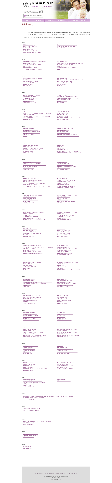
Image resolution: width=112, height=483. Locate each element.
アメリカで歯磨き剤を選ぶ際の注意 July (32, 336)
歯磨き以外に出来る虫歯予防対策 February (67, 134)
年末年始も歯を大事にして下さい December (33, 178)
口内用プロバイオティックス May (65, 314)
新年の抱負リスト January (63, 286)
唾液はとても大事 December (30, 329)
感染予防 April (60, 148)
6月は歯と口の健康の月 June (64, 111)
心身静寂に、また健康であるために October (33, 148)
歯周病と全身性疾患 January (64, 381)
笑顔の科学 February (62, 301)
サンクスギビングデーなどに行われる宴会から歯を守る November (38, 247)
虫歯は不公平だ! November (29, 197)
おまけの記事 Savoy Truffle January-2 (65, 187)
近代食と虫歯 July (27, 353)
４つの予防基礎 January (63, 169)
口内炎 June (60, 346)
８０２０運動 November (28, 280)
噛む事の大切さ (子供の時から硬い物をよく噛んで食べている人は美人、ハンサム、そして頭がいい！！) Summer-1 (48, 396)
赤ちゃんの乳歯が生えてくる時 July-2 (65, 362)
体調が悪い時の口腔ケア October (31, 81)
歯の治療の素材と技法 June (29, 48)
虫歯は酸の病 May (61, 263)
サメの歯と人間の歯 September (30, 200)
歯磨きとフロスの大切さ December (31, 95)
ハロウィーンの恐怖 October (29, 198)
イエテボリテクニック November (31, 79)
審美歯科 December (28, 362)
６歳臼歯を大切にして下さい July (31, 203)
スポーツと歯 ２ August (28, 168)
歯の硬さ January (61, 69)
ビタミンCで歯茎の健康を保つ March (65, 82)
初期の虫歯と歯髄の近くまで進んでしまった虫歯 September (37, 116)
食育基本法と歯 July (28, 119)
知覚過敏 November (28, 347)
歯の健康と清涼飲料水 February (64, 253)
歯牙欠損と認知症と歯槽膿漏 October (31, 131)
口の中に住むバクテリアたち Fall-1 (30, 434)
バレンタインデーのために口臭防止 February (67, 352)
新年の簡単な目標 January (63, 48)
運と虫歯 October (27, 215)
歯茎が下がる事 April (62, 114)
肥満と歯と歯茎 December (29, 279)
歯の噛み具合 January (62, 85)
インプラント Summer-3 (28, 399)
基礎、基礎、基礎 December (30, 229)
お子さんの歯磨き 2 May (62, 113)
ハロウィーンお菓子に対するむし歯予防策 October (34, 165)
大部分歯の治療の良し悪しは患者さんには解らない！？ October (37, 282)
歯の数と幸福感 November (29, 63)
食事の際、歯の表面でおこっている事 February (68, 335)
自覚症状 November (28, 213)
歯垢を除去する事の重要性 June (64, 295)
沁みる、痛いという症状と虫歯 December (32, 195)
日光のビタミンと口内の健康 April (65, 349)
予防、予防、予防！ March (63, 233)
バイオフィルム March (62, 266)
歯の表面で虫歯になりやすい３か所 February (67, 151)
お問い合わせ (74, 473)
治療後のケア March (62, 183)
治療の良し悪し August (28, 134)
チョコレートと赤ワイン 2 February (65, 234)
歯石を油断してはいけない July (30, 85)
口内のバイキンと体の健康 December (32, 245)
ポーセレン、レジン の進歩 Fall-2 (30, 435)
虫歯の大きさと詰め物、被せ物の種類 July (32, 253)
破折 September (27, 66)
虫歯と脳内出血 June (62, 78)
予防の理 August (27, 285)
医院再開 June (60, 145)
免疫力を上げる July (28, 152)
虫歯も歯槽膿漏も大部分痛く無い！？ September (34, 283)
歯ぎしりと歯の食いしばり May (64, 280)
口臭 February (60, 268)
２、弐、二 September (28, 99)
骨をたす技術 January (62, 236)
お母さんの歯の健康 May (63, 130)
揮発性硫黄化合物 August (29, 45)
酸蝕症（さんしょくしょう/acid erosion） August (34, 335)
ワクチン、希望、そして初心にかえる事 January (68, 136)
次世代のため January (62, 303)
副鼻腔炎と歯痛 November (29, 330)
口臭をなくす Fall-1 (27, 385)
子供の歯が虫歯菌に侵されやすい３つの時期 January (69, 152)
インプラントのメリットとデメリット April (67, 248)
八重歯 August (26, 268)
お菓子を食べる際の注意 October (30, 384)
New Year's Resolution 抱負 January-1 (66, 186)
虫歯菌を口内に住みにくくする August (32, 218)
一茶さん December (28, 111)
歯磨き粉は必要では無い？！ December (32, 262)
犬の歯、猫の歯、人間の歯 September (32, 317)
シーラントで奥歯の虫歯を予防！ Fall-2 (31, 387)
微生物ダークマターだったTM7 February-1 (67, 45)
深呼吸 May (60, 146)
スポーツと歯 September (29, 350)
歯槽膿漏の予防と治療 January (64, 320)
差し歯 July (26, 269)
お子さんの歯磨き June (62, 245)
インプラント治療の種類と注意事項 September (34, 183)
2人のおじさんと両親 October (30, 232)
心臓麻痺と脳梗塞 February (63, 168)
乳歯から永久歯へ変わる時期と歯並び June (67, 329)
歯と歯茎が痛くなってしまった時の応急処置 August (35, 368)
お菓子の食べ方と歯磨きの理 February (66, 201)
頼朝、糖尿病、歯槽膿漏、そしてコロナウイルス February (70, 117)
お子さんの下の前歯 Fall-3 (28, 437)
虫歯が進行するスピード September (31, 133)
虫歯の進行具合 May (62, 297)
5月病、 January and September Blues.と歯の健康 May (70, 63)
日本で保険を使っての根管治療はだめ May (66, 96)
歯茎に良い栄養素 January (63, 119)
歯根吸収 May (60, 213)
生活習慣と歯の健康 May (63, 163)
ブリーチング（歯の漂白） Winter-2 (31, 410)
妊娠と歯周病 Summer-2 (28, 423)
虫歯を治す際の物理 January (64, 219)
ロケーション (67, 473)
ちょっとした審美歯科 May (63, 247)
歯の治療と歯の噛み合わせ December (32, 162)
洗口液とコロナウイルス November (31, 146)
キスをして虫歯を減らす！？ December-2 (32, 381)
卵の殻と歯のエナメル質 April (30, 50)
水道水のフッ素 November (29, 364)
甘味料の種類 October (28, 365)
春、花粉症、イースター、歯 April (65, 64)
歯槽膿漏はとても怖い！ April (64, 282)
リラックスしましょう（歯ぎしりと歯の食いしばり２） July (36, 186)
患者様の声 (45, 473)
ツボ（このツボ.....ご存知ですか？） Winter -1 (33, 408)
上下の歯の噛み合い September (30, 216)
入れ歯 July (26, 286)
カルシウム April (61, 315)
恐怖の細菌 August (27, 234)
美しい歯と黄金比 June (62, 364)
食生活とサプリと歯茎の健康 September (32, 266)
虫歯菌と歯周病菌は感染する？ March (32, 52)
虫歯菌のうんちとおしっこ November (32, 163)
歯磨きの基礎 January (62, 336)
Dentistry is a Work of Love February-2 (66, 46)
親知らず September (28, 367)
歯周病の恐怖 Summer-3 (28, 424)
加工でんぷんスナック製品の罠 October (32, 64)
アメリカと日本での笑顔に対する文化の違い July (34, 69)
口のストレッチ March (62, 116)
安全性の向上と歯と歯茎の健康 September (33, 149)
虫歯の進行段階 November (29, 96)
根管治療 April (60, 265)
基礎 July (25, 136)
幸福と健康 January (62, 203)
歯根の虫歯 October (27, 265)
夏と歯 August (26, 201)
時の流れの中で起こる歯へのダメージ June (67, 212)
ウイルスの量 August (28, 151)
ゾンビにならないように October (30, 98)
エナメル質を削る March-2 (63, 251)
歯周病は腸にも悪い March (63, 149)
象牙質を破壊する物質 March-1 (64, 250)
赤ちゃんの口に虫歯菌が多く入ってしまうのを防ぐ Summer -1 (37, 421)
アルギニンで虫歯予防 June (63, 178)
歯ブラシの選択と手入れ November (31, 263)
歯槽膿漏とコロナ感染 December (31, 145)
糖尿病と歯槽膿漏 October (29, 349)
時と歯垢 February (61, 218)
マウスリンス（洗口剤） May (64, 330)
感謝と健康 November (28, 230)
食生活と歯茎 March (62, 333)
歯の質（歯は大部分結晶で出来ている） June (67, 262)
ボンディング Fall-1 (27, 446)
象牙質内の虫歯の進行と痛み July (31, 320)
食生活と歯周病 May (28, 49)
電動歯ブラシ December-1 (29, 379)
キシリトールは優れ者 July (29, 303)
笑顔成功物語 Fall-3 (61, 379)
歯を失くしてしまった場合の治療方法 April (67, 332)
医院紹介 (41, 473)
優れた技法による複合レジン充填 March (66, 166)
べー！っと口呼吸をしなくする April (65, 215)
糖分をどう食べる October (29, 181)
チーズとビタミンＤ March (63, 216)
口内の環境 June (61, 312)
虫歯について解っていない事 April (65, 165)
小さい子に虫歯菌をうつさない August (32, 251)
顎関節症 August (27, 352)
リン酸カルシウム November (30, 314)
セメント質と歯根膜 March (63, 99)
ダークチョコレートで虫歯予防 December (32, 78)
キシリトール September (29, 333)
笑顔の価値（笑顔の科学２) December (32, 295)
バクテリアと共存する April (63, 181)
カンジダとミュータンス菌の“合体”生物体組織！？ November (37, 113)
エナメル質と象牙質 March (63, 133)
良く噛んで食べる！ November (30, 130)
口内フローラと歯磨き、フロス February (66, 67)
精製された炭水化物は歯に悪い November (32, 180)
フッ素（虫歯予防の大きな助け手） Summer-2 (34, 397)
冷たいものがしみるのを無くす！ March (66, 283)
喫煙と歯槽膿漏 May (62, 347)
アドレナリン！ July (28, 169)
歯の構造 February (61, 318)
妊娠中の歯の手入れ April (63, 232)
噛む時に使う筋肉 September (30, 166)
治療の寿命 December (28, 128)
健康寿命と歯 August (28, 84)
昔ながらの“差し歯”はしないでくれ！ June (67, 195)
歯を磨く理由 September (29, 250)
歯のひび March (61, 317)
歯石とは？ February (62, 101)
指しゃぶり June (61, 229)
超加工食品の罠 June (62, 61)
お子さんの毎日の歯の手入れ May (65, 365)
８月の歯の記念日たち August (30, 67)
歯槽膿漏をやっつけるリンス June (65, 128)
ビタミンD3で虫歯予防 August (30, 117)
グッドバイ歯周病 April (62, 131)
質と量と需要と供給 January (64, 353)
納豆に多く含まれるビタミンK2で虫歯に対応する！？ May (70, 79)
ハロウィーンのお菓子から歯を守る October (33, 332)
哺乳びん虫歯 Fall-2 (27, 448)
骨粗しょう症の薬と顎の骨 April (64, 81)
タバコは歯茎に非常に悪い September (32, 233)
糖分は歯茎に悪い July (28, 236)
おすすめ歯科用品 (60, 473)
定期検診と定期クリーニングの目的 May (66, 180)
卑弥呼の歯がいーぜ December (30, 346)
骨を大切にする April (62, 198)
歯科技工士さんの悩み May (63, 230)
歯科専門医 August (27, 301)
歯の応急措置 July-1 (28, 370)
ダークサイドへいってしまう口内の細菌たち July (34, 219)
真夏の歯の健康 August (28, 101)
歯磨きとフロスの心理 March (64, 300)
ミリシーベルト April (62, 298)
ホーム (36, 473)
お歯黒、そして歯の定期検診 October (31, 114)
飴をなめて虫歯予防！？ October (30, 315)
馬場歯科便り (52, 473)
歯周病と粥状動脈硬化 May (63, 197)
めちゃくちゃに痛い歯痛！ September (32, 82)
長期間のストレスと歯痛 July (30, 46)
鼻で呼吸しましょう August (29, 318)
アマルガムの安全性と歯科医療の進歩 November (34, 382)
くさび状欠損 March (62, 350)
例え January (60, 102)
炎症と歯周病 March (62, 367)
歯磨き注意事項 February (63, 184)
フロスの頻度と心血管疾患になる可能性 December (34, 61)
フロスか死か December (29, 312)
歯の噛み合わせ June (62, 279)
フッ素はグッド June (62, 95)
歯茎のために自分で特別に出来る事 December (33, 212)
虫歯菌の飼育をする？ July (29, 102)
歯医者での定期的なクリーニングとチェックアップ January (70, 269)
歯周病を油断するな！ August (30, 184)
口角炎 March (60, 66)
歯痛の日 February (61, 84)
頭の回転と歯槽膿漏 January (64, 254)
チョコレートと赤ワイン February (65, 368)
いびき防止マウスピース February (65, 285)
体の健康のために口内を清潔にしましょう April (68, 98)
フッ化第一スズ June (62, 162)
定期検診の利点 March (62, 200)
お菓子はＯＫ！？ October (29, 248)
